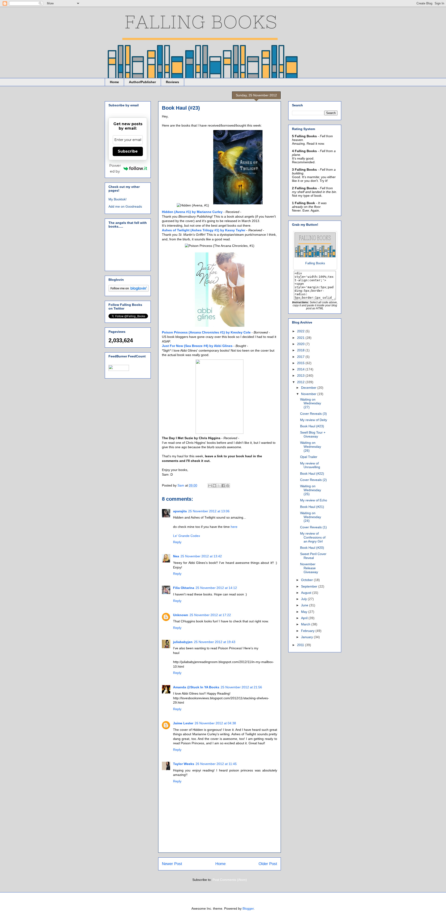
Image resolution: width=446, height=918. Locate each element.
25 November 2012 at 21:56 (241, 687)
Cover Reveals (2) (313, 480)
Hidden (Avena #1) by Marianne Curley (192, 212)
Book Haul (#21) (312, 507)
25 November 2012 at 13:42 (201, 556)
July (304, 599)
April (304, 618)
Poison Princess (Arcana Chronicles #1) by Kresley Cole (206, 332)
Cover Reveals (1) (313, 527)
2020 (301, 344)
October (307, 580)
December (309, 387)
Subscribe (128, 151)
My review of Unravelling (310, 465)
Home (114, 82)
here (234, 527)
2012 (301, 382)
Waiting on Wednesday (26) (310, 446)
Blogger (248, 908)
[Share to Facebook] (223, 485)
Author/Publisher (142, 82)
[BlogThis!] (214, 485)
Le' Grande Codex (186, 536)
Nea (176, 556)
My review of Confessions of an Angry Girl (312, 537)
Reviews (172, 82)
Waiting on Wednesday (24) (310, 517)
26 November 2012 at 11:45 (216, 764)
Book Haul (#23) (312, 426)
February (308, 631)
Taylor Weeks (183, 764)
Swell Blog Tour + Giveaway (312, 434)
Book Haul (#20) (312, 547)
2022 (301, 331)
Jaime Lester (183, 723)
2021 (301, 338)
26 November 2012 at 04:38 (215, 723)
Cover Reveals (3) (313, 413)
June (305, 605)
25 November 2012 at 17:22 (210, 615)
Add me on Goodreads (125, 206)
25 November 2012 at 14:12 (216, 588)
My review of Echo (313, 500)
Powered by (115, 168)
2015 (301, 363)
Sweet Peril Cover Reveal (313, 556)
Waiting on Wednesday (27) (310, 403)
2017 (301, 357)
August (306, 593)
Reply (177, 542)
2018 (301, 350)
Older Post (268, 864)
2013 (301, 375)
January (307, 637)
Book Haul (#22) (312, 473)
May (304, 612)
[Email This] (210, 485)
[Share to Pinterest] (227, 485)
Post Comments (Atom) (230, 880)
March (306, 624)
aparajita (180, 511)
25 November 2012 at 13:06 (209, 511)
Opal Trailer (308, 457)
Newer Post (172, 864)
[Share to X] (218, 485)
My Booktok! (117, 199)
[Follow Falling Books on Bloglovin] (128, 290)
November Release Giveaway (309, 568)
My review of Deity (313, 420)
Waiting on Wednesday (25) (310, 490)
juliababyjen (183, 642)
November (309, 394)
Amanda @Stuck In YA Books (196, 687)
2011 (301, 645)
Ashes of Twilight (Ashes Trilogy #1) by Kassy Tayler (203, 230)
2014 (301, 369)
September (309, 586)
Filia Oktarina (183, 588)
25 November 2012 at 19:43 (214, 642)
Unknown (180, 615)
